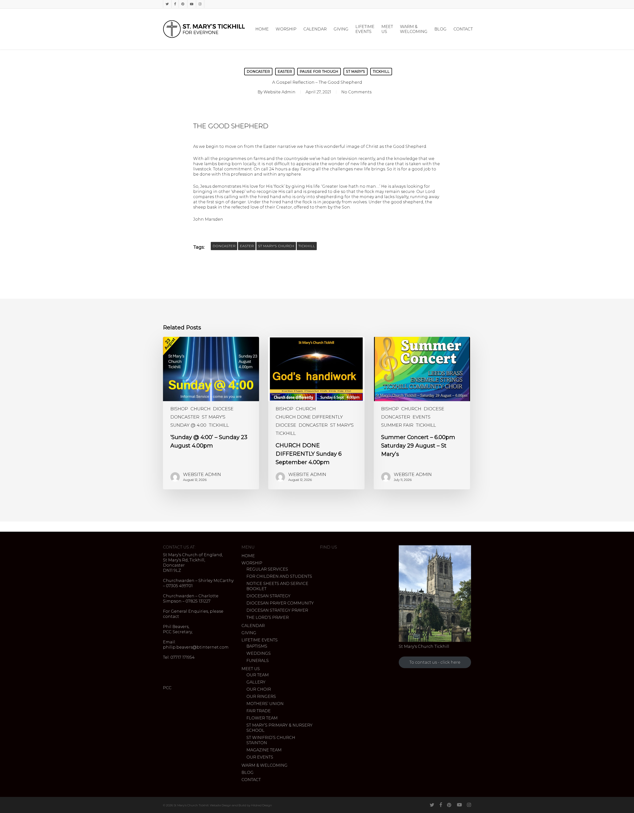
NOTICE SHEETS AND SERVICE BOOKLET (277, 586)
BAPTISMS (256, 646)
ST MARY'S (355, 71)
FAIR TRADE (258, 710)
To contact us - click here (434, 662)
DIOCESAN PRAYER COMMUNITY (280, 603)
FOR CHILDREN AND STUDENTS (279, 576)
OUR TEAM (257, 675)
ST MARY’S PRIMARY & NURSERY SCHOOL (279, 728)
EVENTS (421, 417)
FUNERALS (257, 660)
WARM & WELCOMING (264, 765)
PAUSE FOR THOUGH (319, 71)
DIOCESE (223, 409)
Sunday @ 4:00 (188, 425)
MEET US (250, 668)
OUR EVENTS (259, 757)
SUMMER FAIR (397, 425)
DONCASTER (258, 71)
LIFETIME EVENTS (259, 640)
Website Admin (279, 92)
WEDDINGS (258, 653)
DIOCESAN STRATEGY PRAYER (277, 610)
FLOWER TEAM (262, 718)
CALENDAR (253, 625)
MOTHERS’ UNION (265, 703)
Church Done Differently (309, 417)
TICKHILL (381, 71)
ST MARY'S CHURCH (276, 246)
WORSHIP (251, 563)
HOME (248, 555)
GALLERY (255, 682)
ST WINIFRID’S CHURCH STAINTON (270, 740)
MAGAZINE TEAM (264, 750)
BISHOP (179, 409)
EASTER (285, 71)
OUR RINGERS (261, 696)
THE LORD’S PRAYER (267, 617)
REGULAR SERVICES (267, 569)
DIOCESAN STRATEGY (268, 596)
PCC (167, 687)
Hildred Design (261, 805)
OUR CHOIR (258, 689)
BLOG (247, 772)
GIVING (248, 632)
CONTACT (251, 779)
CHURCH (200, 409)
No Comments (356, 92)
